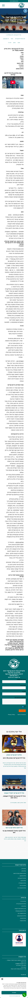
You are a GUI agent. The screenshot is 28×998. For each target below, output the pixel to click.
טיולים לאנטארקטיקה (21, 916)
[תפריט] (4, 5)
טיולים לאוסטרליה (22, 883)
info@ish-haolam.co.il (20, 963)
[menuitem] (4, 5)
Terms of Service (21, 714)
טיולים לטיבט (23, 880)
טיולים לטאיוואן (23, 875)
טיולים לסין (24, 871)
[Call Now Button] (24, 995)
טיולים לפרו (23, 906)
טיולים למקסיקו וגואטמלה (21, 911)
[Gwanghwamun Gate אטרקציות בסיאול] (14, 783)
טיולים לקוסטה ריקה (22, 913)
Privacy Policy (11, 714)
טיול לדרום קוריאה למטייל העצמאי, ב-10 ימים (14, 797)
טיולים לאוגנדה (23, 920)
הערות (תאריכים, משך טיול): (20, 697)
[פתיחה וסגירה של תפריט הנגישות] (25, 11)
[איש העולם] (16, 5)
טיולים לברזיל (23, 901)
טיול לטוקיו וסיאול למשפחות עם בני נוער (14, 831)
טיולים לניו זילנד (23, 885)
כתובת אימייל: (23, 685)
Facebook (23, 974)
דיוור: (25, 706)
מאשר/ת (14, 992)
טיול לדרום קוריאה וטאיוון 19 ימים (14, 758)
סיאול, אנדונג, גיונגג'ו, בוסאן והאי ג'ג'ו (18, 802)
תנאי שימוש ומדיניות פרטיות (14, 996)
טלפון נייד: (24, 691)
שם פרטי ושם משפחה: (21, 679)
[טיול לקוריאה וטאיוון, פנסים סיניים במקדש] (14, 744)
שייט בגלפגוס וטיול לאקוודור (20, 908)
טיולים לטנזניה (23, 918)
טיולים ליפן (24, 868)
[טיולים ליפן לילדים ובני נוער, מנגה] (14, 817)
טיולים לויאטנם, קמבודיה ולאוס (19, 873)
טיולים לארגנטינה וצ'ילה (21, 903)
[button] (2, 979)
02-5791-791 (19, 965)
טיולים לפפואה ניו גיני (21, 888)
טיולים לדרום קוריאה (22, 878)
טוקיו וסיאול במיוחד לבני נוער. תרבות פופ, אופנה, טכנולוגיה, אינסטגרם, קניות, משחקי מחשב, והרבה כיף (15, 839)
